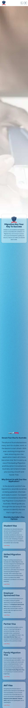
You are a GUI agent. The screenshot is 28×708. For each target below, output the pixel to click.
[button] (25, 3)
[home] (3, 3)
